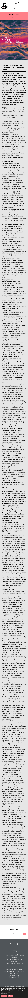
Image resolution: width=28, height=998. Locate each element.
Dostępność (14, 961)
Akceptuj (4, 995)
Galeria (14, 18)
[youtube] (12, 944)
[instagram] (17, 944)
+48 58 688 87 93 (14, 975)
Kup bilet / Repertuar (17, 9)
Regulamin (14, 950)
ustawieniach (4, 993)
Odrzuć (10, 995)
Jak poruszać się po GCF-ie (14, 959)
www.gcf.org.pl (14, 896)
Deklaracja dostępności (14, 954)
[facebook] (15, 944)
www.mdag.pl (13, 895)
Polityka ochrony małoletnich (14, 963)
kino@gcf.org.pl (14, 977)
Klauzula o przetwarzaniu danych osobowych (14, 956)
